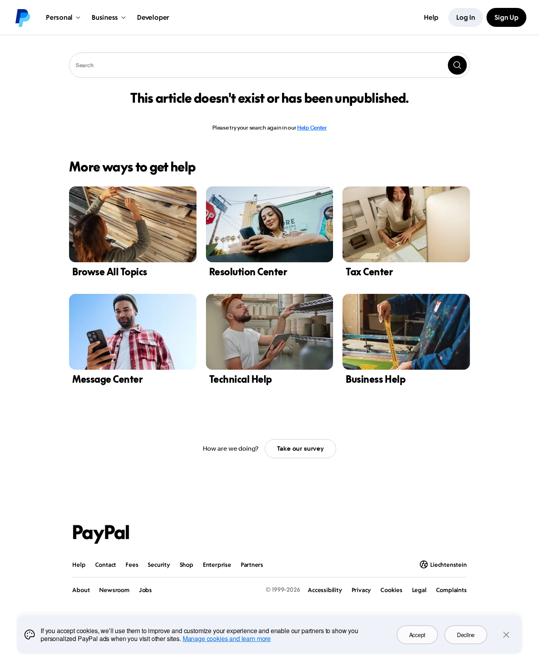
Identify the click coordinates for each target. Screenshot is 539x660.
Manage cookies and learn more (227, 638)
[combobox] (269, 65)
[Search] (457, 65)
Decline (466, 635)
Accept (417, 635)
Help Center (312, 127)
